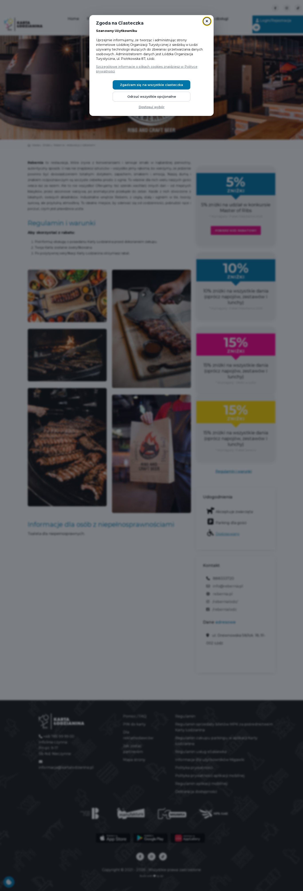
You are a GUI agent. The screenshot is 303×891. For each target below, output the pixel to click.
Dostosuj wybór (152, 107)
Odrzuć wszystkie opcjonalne (151, 97)
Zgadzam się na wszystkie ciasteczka (151, 85)
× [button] (206, 21)
